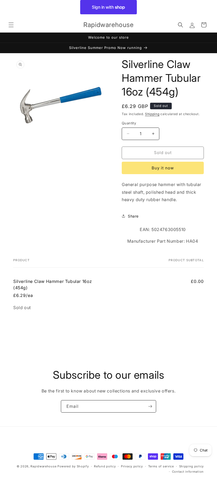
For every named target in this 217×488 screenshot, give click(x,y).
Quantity (129, 123)
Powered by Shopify (73, 466)
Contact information (188, 471)
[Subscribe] (150, 406)
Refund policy (105, 466)
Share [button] (133, 216)
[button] (11, 25)
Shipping (152, 114)
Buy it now (163, 167)
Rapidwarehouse (43, 466)
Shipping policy (191, 466)
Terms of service (161, 466)
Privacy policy (132, 466)
